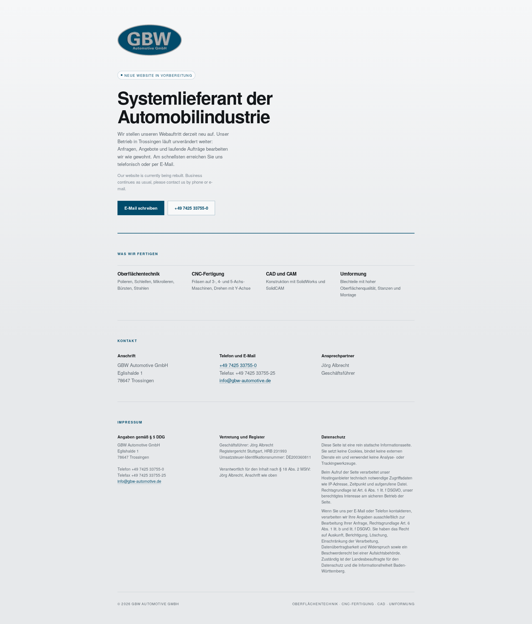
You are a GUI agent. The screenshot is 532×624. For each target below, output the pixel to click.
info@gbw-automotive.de (245, 380)
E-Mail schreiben (140, 208)
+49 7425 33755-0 (191, 208)
